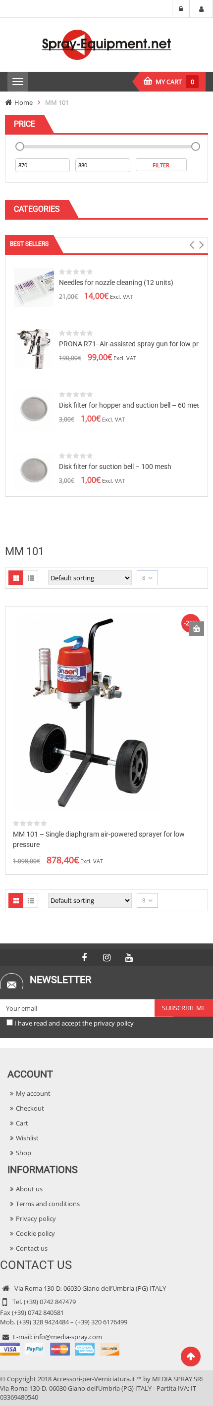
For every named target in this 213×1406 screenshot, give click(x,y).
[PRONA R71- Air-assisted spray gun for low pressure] (34, 347)
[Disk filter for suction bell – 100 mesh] (34, 470)
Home (23, 102)
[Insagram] (106, 958)
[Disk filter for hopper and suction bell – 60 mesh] (34, 409)
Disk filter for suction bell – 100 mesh (115, 466)
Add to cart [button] (196, 628)
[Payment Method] (59, 1348)
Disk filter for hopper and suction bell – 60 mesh (131, 405)
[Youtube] (129, 958)
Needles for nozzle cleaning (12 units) (116, 282)
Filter (161, 165)
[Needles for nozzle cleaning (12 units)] (34, 286)
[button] (191, 244)
